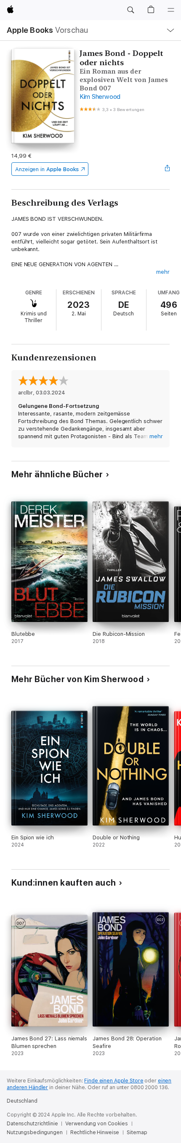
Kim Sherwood (100, 97)
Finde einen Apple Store (113, 1081)
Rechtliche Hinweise (95, 1132)
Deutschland (22, 1101)
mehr (163, 272)
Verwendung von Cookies (96, 1124)
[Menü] (171, 10)
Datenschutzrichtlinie (32, 1124)
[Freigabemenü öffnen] (167, 169)
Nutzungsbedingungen (35, 1132)
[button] (130, 10)
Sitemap (137, 1132)
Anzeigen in (47, 169)
